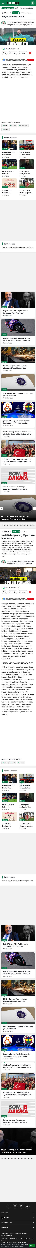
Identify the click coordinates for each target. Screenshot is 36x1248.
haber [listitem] (5, 763)
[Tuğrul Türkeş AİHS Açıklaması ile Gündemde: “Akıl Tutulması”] (18, 305)
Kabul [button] (32, 1245)
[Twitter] (15, 1206)
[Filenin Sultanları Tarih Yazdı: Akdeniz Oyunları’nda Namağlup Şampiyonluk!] (18, 453)
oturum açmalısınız (26, 248)
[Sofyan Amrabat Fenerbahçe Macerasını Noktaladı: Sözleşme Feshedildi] (18, 481)
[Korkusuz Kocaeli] (13, 3)
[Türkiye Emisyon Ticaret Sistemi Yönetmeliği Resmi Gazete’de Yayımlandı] (18, 360)
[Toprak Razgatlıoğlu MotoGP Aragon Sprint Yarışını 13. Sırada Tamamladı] (18, 332)
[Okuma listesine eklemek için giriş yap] (30, 53)
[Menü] (3, 3)
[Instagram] (21, 1206)
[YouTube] (27, 1206)
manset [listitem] (5, 129)
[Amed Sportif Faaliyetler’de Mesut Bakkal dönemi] (26, 168)
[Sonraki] (18, 8)
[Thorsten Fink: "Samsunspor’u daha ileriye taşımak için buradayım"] (26, 187)
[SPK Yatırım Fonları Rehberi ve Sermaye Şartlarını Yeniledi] (18, 387)
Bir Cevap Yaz (9, 244)
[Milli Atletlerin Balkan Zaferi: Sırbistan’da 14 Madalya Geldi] (26, 149)
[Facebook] (9, 1206)
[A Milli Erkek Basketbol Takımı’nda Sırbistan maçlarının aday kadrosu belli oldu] (9, 187)
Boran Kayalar (12, 22)
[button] (33, 3)
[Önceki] (16, 8)
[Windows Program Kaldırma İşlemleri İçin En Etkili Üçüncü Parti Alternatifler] (18, 434)
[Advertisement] (18, 99)
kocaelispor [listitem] (23, 125)
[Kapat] (2, 1218)
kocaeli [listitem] (13, 125)
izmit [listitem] (5, 125)
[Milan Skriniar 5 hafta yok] (9, 168)
